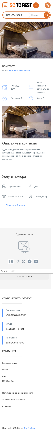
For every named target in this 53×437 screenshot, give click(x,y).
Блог (4, 376)
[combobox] (17, 15)
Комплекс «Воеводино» (20, 70)
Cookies (6, 406)
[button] (46, 132)
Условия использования (13, 399)
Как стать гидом (9, 362)
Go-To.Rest (30, 428)
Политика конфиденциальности (17, 392)
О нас (5, 369)
